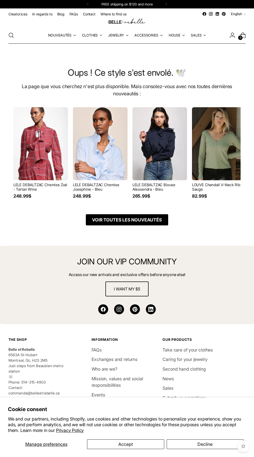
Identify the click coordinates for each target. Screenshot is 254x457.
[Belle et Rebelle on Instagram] (211, 14)
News (168, 378)
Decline (205, 444)
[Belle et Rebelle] (127, 22)
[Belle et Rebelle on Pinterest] (224, 14)
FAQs (97, 349)
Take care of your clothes (187, 349)
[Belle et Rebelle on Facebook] (204, 14)
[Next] (166, 4)
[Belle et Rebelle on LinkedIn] (217, 14)
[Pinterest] (135, 309)
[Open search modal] (11, 35)
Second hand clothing (184, 369)
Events (98, 394)
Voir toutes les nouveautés (127, 219)
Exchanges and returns (114, 359)
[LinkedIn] (151, 309)
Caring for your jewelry (184, 359)
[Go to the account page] (232, 35)
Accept (125, 444)
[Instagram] (119, 309)
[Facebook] (103, 309)
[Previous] (87, 4)
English (236, 14)
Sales (167, 388)
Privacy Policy (70, 430)
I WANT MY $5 (127, 288)
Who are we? (104, 369)
